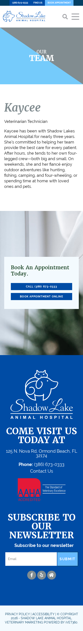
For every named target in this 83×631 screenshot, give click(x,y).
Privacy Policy (17, 614)
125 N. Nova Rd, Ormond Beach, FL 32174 (41, 453)
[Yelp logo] (41, 575)
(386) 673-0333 (20, 3)
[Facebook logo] (31, 575)
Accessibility (43, 614)
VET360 (71, 622)
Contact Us (41, 471)
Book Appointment (59, 3)
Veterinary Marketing (24, 622)
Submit (67, 559)
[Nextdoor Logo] (51, 575)
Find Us (37, 3)
